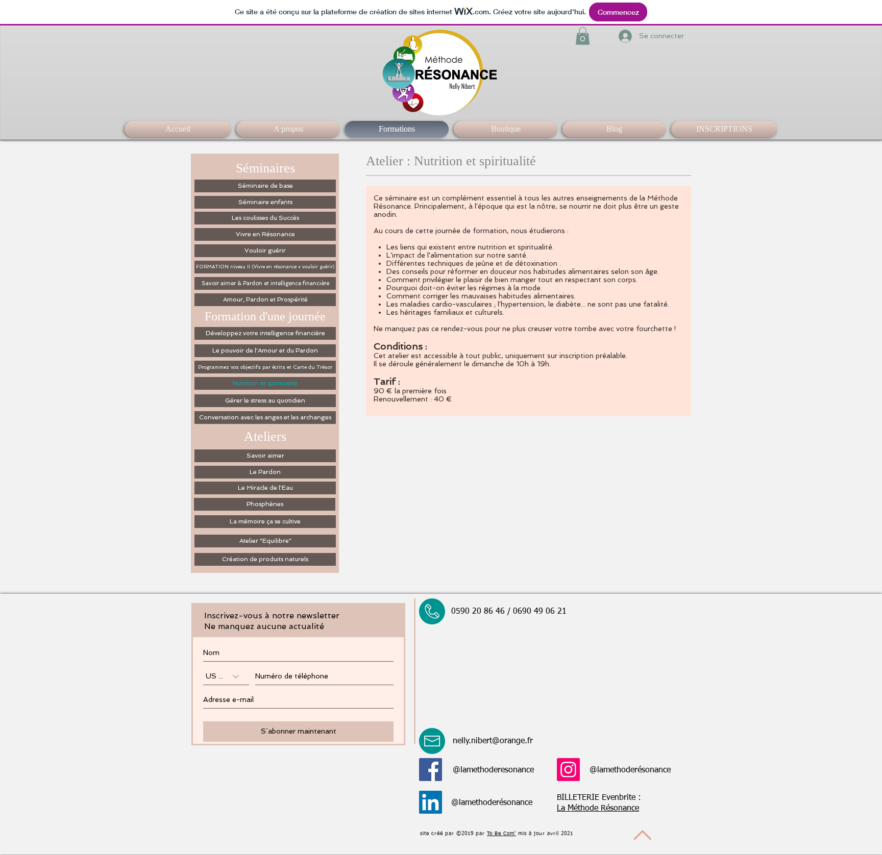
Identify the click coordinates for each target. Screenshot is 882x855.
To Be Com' (501, 833)
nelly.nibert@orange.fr (493, 741)
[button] (582, 36)
